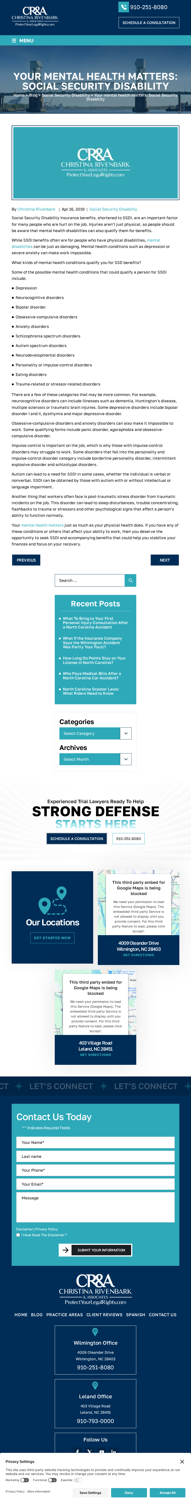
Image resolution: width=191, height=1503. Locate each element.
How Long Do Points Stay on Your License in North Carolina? (94, 660)
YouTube (101, 1452)
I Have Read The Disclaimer (44, 1235)
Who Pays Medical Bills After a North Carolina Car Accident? (92, 675)
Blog (37, 1314)
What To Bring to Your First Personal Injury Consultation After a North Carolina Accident (95, 622)
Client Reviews (104, 1314)
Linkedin (113, 1452)
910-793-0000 (95, 1421)
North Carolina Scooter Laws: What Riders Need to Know (91, 691)
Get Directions (138, 955)
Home (20, 1314)
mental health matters (42, 525)
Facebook (77, 1452)
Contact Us (163, 1314)
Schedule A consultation (149, 22)
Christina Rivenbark (36, 209)
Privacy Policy (46, 1229)
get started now (52, 938)
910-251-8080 (148, 6)
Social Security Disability (113, 209)
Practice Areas (64, 1314)
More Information (137, 942)
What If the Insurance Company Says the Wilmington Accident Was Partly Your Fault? (92, 642)
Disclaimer (24, 1229)
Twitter (89, 1452)
